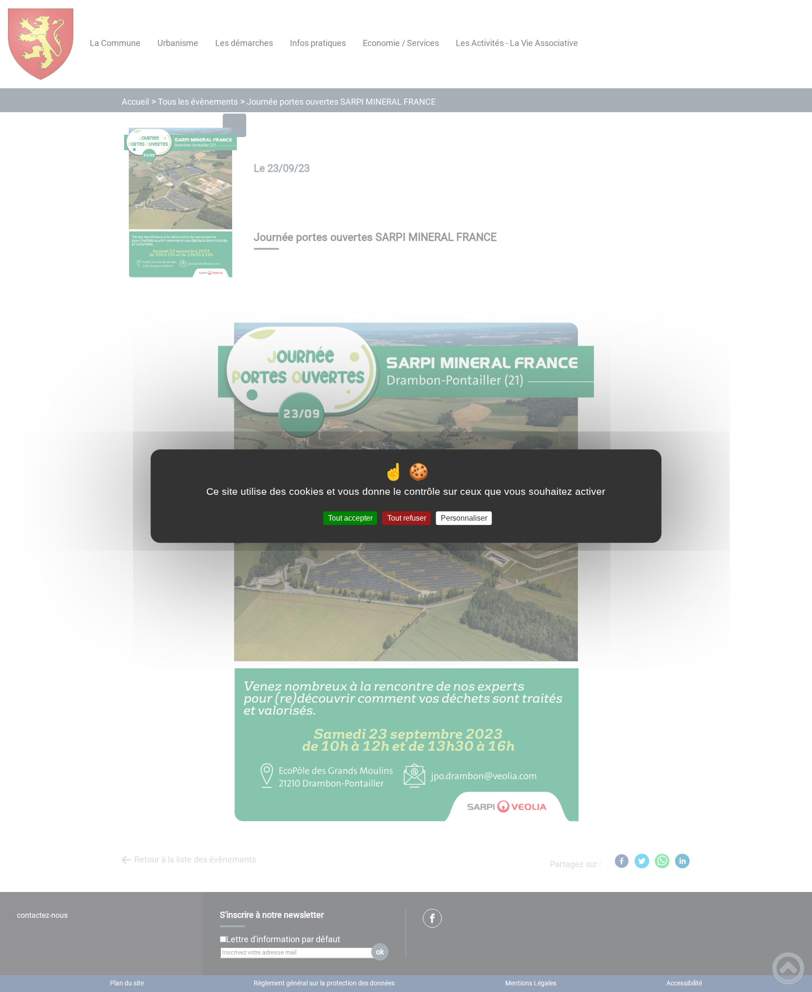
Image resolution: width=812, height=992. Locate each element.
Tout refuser (406, 518)
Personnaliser (464, 518)
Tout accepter (350, 518)
